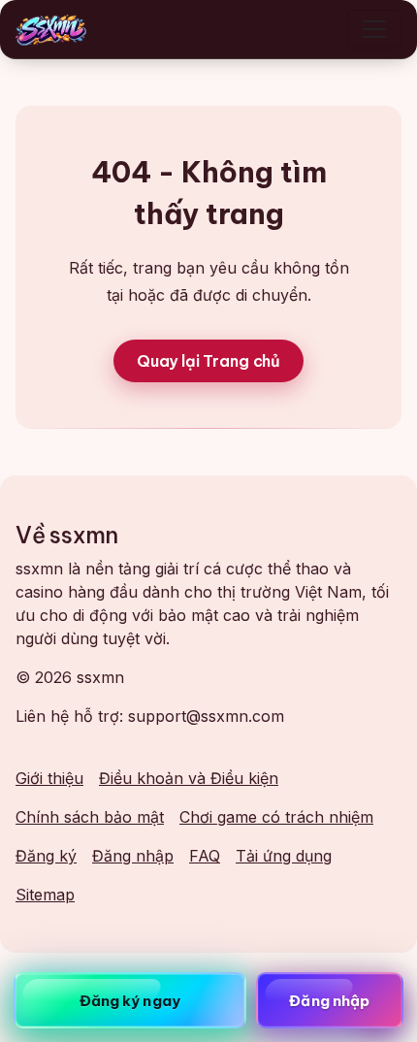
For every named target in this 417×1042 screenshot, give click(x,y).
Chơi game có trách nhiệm (276, 817)
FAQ (204, 855)
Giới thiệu (49, 778)
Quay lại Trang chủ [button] (208, 361)
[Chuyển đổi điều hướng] (374, 29)
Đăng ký (46, 855)
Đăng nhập (133, 855)
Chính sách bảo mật (90, 817)
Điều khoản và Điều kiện (188, 778)
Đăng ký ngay (130, 1001)
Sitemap (45, 894)
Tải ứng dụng (284, 855)
